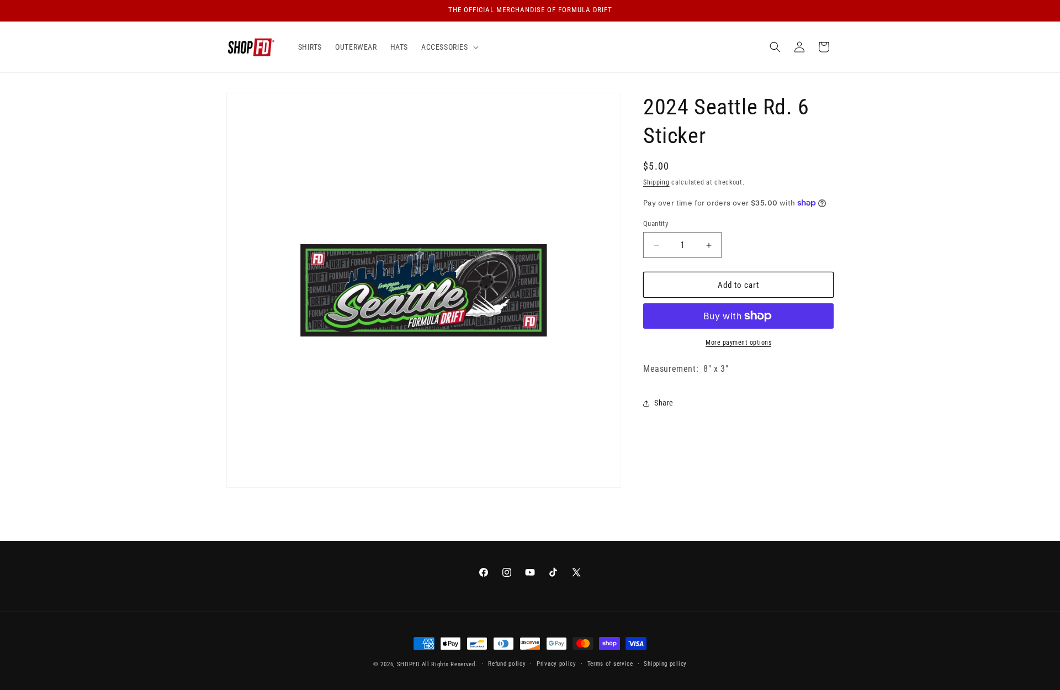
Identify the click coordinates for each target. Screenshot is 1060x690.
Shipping (656, 182)
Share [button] (664, 402)
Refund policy (507, 663)
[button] (449, 47)
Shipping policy (665, 663)
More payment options (738, 342)
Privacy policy (556, 663)
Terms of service (610, 663)
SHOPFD (408, 664)
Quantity (655, 223)
